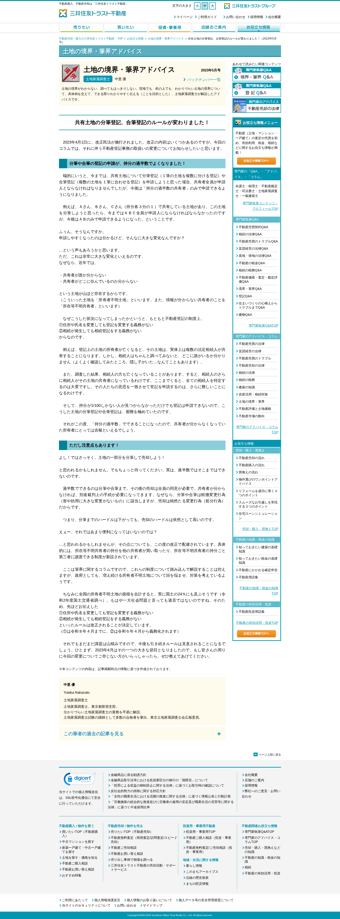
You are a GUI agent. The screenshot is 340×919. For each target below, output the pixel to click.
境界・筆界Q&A (250, 289)
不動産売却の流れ (252, 458)
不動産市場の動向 (252, 416)
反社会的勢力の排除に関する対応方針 (138, 791)
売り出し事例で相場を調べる (132, 859)
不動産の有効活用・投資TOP (257, 623)
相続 (248, 867)
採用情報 (256, 17)
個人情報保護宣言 (107, 900)
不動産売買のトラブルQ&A (258, 241)
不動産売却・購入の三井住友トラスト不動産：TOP (91, 38)
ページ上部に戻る (267, 754)
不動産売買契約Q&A (253, 227)
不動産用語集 (248, 577)
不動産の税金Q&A (252, 263)
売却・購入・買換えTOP (260, 529)
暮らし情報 (194, 865)
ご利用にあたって (75, 900)
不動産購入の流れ (252, 465)
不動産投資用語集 (252, 611)
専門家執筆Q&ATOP (263, 325)
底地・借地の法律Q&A (255, 255)
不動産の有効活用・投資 (262, 873)
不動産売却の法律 (252, 365)
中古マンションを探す (78, 841)
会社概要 (274, 17)
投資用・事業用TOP (200, 831)
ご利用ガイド (207, 17)
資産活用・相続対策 (253, 394)
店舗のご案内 (254, 780)
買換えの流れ (248, 472)
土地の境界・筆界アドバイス (166, 38)
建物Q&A (245, 314)
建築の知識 (247, 387)
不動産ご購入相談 (75, 863)
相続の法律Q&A (250, 234)
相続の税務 (247, 380)
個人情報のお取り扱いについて (149, 900)
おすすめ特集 (71, 875)
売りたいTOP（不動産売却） (132, 831)
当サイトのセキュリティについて (86, 905)
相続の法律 (247, 372)
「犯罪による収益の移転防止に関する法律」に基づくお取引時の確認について (167, 785)
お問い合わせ (235, 17)
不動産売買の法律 (252, 344)
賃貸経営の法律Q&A (253, 248)
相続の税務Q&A (250, 270)
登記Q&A (245, 296)
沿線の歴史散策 (197, 877)
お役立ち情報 (135, 38)
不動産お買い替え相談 (78, 869)
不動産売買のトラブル (255, 358)
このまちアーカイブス (202, 871)
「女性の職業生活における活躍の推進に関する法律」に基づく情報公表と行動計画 (171, 796)
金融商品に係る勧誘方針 (128, 775)
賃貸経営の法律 (250, 351)
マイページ (184, 17)
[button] (80, 780)
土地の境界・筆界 (252, 401)
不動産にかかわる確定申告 (258, 570)
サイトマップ (152, 905)
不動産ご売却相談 (124, 847)
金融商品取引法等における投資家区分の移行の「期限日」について (159, 780)
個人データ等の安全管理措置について (206, 900)
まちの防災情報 (197, 883)
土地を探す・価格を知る (80, 857)
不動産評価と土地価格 (255, 408)
